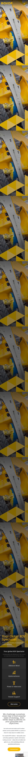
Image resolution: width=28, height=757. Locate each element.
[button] (24, 3)
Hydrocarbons (14, 676)
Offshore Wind (14, 665)
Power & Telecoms (14, 686)
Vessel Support (14, 696)
